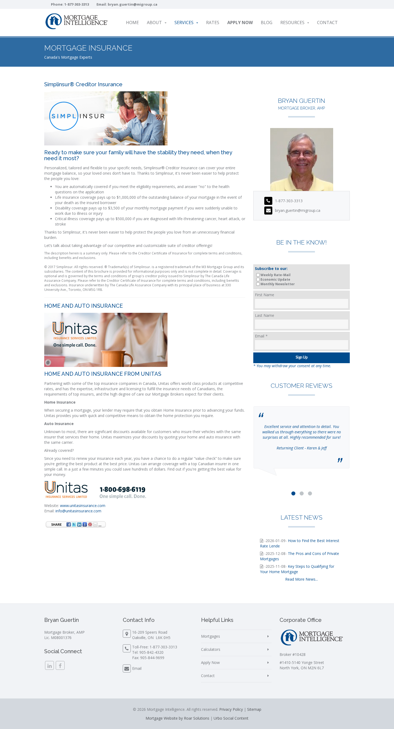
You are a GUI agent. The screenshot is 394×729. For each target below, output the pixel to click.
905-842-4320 (151, 652)
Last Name (264, 315)
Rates (212, 22)
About (154, 22)
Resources (292, 22)
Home (132, 22)
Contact (327, 22)
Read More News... (301, 579)
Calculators (210, 649)
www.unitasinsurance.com (82, 505)
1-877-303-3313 (76, 4)
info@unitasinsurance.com (78, 510)
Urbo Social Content (231, 718)
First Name (264, 294)
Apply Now (210, 662)
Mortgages (210, 636)
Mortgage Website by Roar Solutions (177, 718)
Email (261, 336)
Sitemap (254, 709)
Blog (266, 22)
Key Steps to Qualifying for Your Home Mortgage (297, 569)
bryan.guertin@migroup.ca (132, 4)
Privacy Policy (231, 709)
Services (184, 22)
